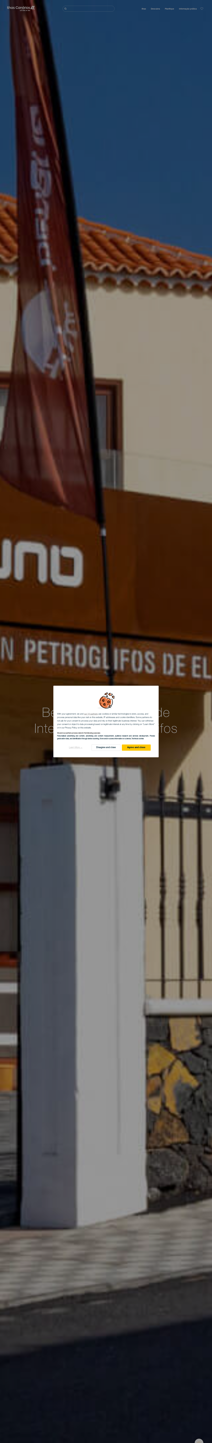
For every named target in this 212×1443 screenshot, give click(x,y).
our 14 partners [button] (91, 714)
